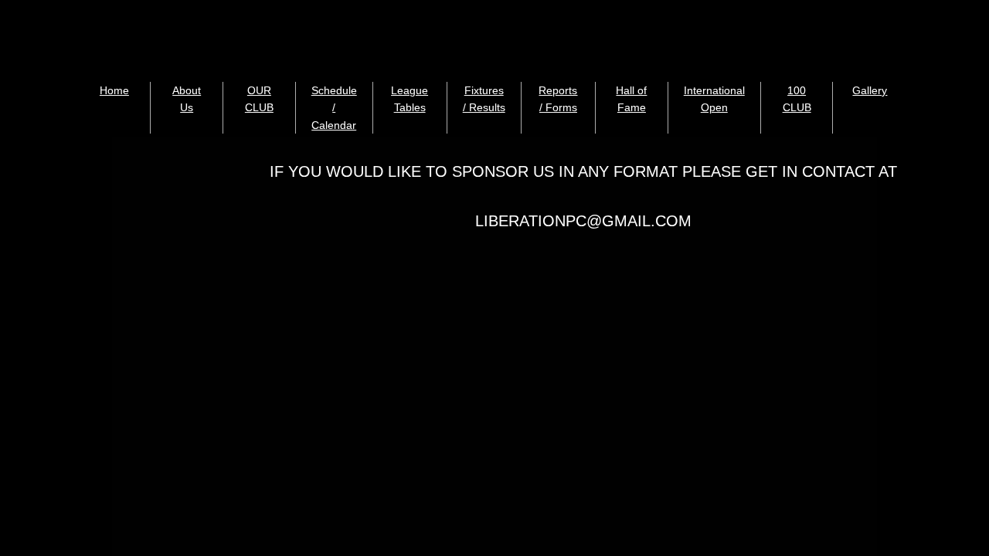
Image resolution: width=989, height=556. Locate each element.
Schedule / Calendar (334, 107)
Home (114, 90)
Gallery (869, 90)
